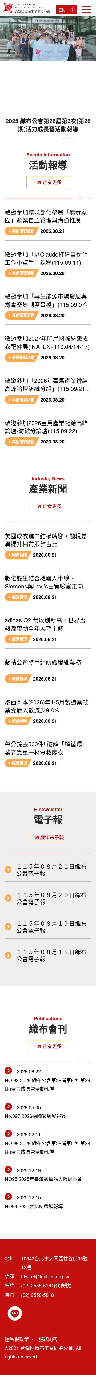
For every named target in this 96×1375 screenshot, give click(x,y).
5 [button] (68, 144)
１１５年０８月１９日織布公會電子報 (51, 927)
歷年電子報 (52, 837)
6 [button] (84, 144)
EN (62, 9)
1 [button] (7, 144)
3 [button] (38, 144)
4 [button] (53, 144)
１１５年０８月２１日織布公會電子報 (51, 870)
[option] (48, 77)
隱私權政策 (17, 1338)
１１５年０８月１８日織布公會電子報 (51, 955)
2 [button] (22, 144)
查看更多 (52, 182)
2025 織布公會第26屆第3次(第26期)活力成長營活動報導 (48, 125)
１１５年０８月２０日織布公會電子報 (51, 898)
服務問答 (48, 1338)
